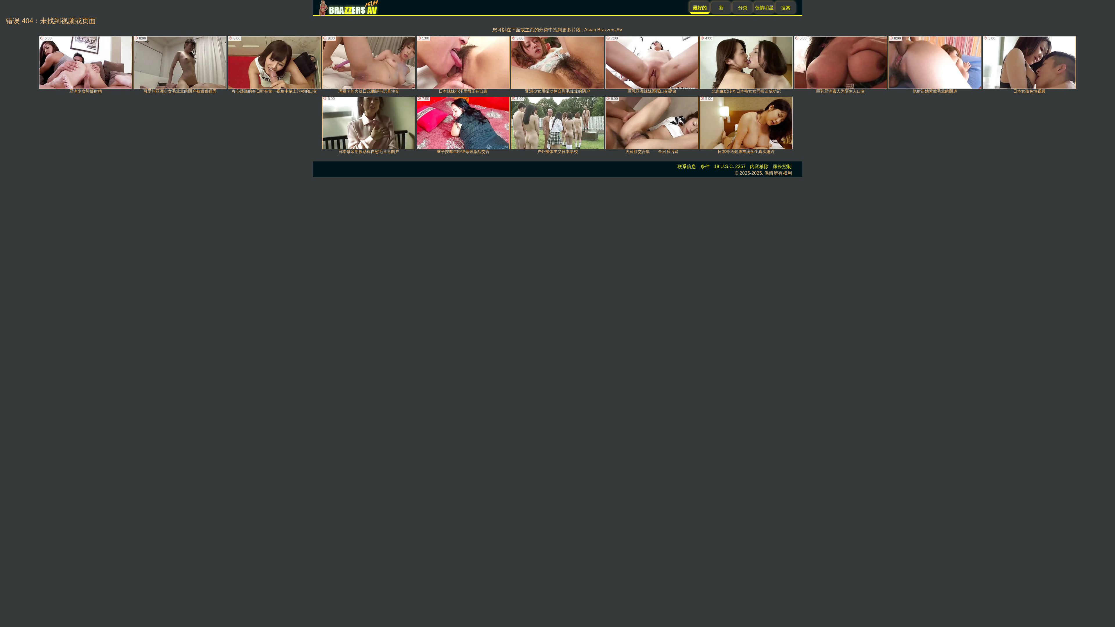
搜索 (785, 7)
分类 (742, 7)
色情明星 (764, 7)
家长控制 (782, 166)
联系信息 (686, 166)
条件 (705, 166)
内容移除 (759, 166)
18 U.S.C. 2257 (730, 166)
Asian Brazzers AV (603, 29)
